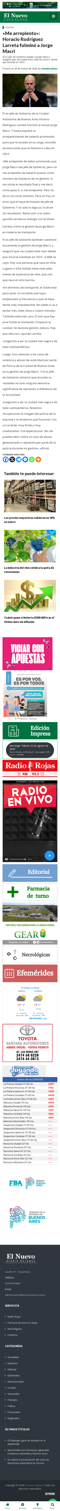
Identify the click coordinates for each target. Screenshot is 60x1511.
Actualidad (13, 1357)
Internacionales (16, 1381)
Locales (12, 1387)
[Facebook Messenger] (25, 459)
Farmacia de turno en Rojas (23, 1322)
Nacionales (14, 1393)
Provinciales (14, 1412)
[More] (38, 459)
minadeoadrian (49, 68)
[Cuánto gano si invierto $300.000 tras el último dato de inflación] (30, 595)
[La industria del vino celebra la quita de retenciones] (30, 545)
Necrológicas (15, 1328)
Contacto (13, 1334)
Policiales (13, 1399)
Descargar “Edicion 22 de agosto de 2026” (29, 750)
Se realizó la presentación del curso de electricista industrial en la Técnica (28, 1461)
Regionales (13, 1418)
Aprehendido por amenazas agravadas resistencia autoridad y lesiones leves (28, 1451)
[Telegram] (19, 459)
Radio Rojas (14, 1316)
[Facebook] (6, 459)
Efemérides (14, 1375)
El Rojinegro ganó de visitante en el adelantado (27, 1442)
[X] (12, 459)
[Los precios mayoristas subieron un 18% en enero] (30, 495)
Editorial (12, 1369)
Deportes (13, 1363)
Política (11, 1406)
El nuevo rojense (34, 1485)
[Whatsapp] (32, 459)
